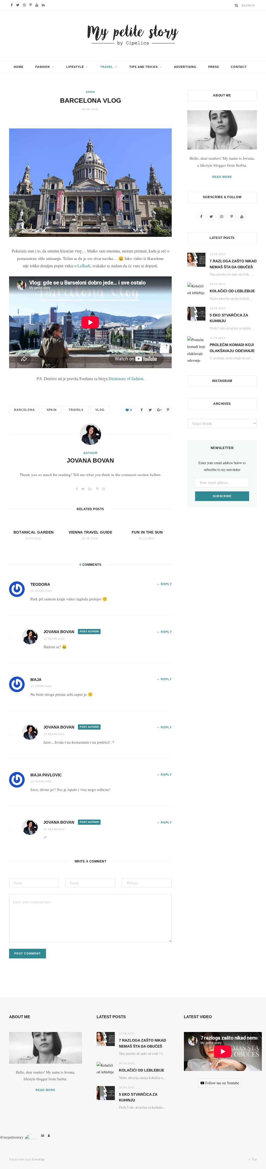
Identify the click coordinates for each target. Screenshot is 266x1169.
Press (213, 66)
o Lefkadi (82, 265)
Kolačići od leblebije (232, 291)
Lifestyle (75, 66)
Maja (36, 679)
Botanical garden (34, 532)
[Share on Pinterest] (168, 410)
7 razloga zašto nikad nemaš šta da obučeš (233, 264)
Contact (239, 66)
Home (18, 66)
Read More (222, 176)
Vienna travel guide (90, 532)
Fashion (42, 66)
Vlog (100, 409)
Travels (76, 409)
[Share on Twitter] (150, 410)
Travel (106, 66)
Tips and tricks (143, 66)
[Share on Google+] (159, 410)
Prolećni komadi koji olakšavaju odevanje (232, 348)
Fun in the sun (147, 532)
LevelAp (38, 1159)
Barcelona (24, 409)
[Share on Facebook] (141, 410)
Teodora (40, 584)
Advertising (185, 66)
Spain (90, 91)
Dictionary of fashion (126, 378)
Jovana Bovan (90, 460)
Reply (166, 584)
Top (254, 1159)
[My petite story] (133, 35)
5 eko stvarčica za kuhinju (229, 318)
